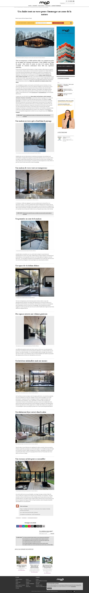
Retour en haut (69, 591)
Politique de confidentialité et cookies (42, 586)
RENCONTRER (41, 6)
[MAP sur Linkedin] (70, 1)
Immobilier (27, 582)
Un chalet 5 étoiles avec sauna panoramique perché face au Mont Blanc (38, 544)
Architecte (24, 517)
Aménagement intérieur (32, 517)
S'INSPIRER (35, 6)
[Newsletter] (73, 1)
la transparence (42, 92)
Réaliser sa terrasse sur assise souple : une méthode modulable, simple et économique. (34, 566)
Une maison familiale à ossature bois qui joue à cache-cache (35, 543)
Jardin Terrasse (28, 580)
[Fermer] (71, 22)
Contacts (37, 579)
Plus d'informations (21, 570)
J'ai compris (49, 588)
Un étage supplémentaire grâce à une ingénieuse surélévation (36, 537)
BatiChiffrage (48, 591)
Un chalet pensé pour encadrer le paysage (32, 541)
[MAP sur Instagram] (68, 1)
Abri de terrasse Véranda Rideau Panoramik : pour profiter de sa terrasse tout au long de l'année (47, 566)
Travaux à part (18, 582)
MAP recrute (38, 582)
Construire (18, 517)
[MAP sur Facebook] (66, 1)
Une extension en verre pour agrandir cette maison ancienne (35, 538)
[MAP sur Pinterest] (72, 1)
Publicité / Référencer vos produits (41, 580)
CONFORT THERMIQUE (56, 5)
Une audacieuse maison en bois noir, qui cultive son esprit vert (36, 540)
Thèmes (17, 583)
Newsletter (37, 583)
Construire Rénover (20, 7)
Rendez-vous (28, 586)
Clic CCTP (44, 591)
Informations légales (39, 585)
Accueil (15, 7)
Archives (59, 73)
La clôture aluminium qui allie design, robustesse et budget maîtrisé (22, 566)
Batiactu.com (39, 591)
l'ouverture (34, 92)
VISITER (30, 6)
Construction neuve (26, 7)
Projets (17, 580)
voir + (58, 82)
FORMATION (47, 6)
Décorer (27, 579)
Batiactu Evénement (54, 591)
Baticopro (27, 585)
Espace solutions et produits (20, 585)
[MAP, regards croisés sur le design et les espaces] (44, 3)
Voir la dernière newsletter (62, 72)
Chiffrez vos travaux (19, 579)
